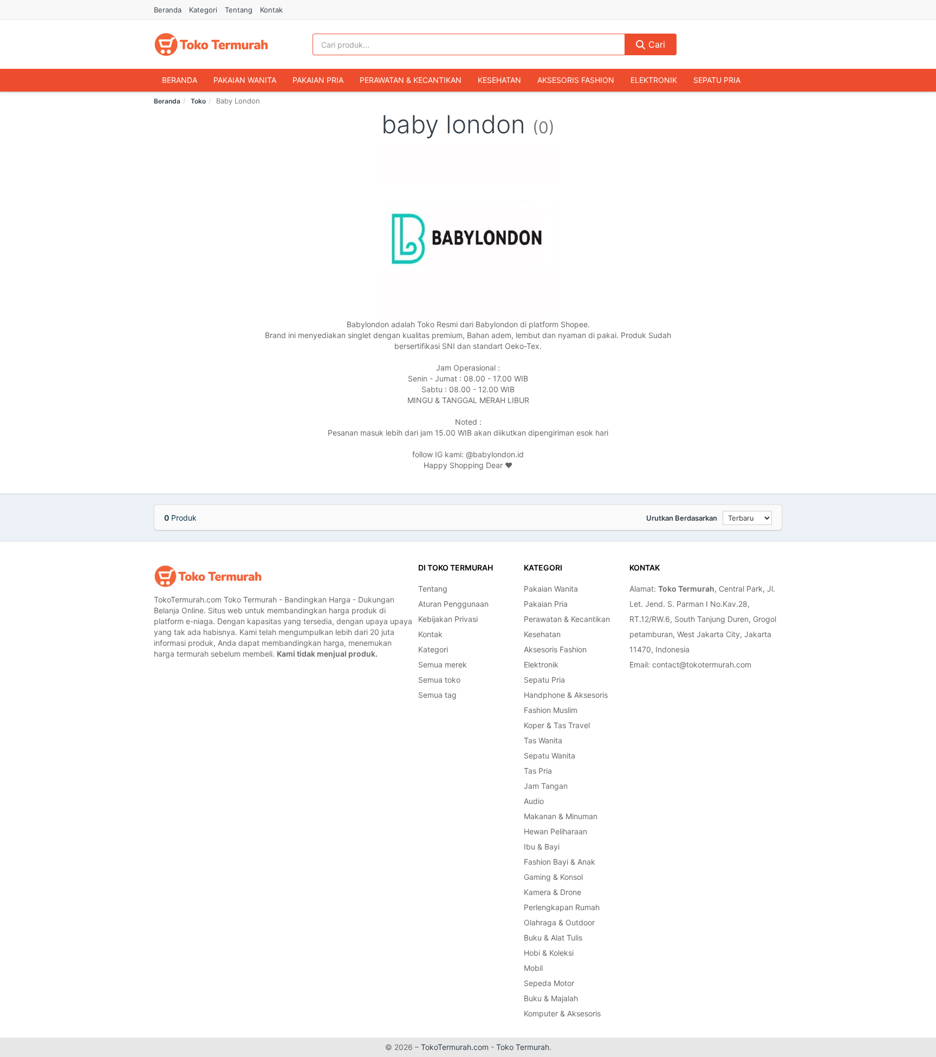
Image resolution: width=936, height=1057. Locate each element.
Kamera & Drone (552, 892)
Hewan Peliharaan (555, 831)
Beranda (167, 9)
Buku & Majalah (551, 998)
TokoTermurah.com (455, 1047)
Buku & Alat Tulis (553, 937)
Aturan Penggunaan (453, 603)
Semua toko (439, 679)
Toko (198, 101)
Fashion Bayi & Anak (559, 861)
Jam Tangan (546, 785)
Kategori (203, 9)
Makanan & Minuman (560, 816)
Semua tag (437, 694)
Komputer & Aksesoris (562, 1013)
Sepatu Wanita (549, 755)
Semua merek (442, 664)
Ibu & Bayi (542, 846)
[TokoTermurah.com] (211, 44)
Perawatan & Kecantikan (410, 80)
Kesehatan (499, 80)
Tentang (238, 9)
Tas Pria (538, 770)
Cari (655, 44)
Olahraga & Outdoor (559, 922)
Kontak (271, 9)
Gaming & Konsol (553, 876)
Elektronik (653, 80)
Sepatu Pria (716, 80)
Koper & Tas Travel (557, 725)
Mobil (533, 967)
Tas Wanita (543, 740)
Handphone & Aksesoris (566, 694)
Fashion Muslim (550, 710)
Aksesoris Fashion (575, 80)
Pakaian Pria (317, 80)
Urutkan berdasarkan (681, 518)
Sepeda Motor (549, 983)
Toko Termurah (522, 1047)
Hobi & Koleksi (549, 952)
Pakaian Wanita (244, 80)
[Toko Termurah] (208, 576)
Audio (534, 801)
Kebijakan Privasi (448, 619)
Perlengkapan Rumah (562, 907)
